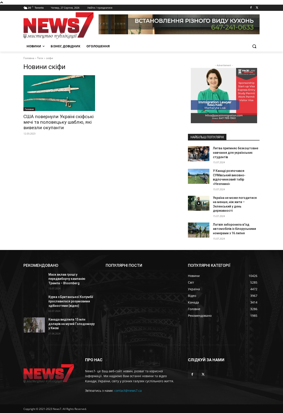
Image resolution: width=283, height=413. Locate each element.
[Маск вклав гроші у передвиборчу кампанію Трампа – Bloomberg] (34, 280)
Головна (28, 58)
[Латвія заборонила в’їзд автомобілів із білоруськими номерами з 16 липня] (198, 230)
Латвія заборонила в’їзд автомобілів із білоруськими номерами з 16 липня (234, 229)
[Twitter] (257, 7)
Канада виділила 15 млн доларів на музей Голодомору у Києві (71, 324)
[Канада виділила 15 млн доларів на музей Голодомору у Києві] (34, 324)
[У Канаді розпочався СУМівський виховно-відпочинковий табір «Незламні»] (198, 176)
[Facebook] (250, 7)
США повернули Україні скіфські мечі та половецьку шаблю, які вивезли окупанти (58, 122)
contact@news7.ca (128, 390)
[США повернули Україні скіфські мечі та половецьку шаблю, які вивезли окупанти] (59, 93)
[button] (254, 46)
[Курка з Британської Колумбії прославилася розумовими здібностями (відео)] (34, 302)
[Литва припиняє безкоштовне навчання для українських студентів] (198, 153)
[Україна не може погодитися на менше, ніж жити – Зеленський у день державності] (198, 203)
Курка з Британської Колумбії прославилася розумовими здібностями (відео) (70, 301)
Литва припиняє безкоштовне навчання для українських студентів (235, 152)
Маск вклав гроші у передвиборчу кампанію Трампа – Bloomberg (66, 279)
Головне (29, 109)
